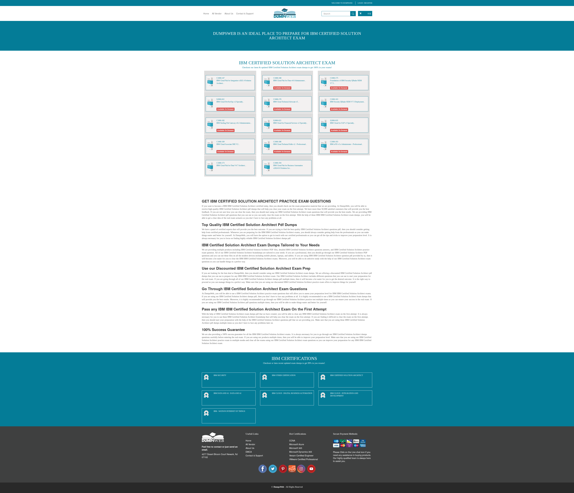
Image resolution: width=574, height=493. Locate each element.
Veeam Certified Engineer (301, 455)
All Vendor (217, 13)
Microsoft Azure (296, 444)
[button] (367, 366)
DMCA (249, 451)
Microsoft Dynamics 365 (300, 451)
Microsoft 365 (295, 448)
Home (206, 13)
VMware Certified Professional (303, 459)
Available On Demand (282, 88)
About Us (229, 13)
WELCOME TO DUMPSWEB (342, 3)
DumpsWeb (279, 487)
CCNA (292, 440)
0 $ (369, 13)
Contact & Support (245, 13)
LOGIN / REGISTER (365, 3)
